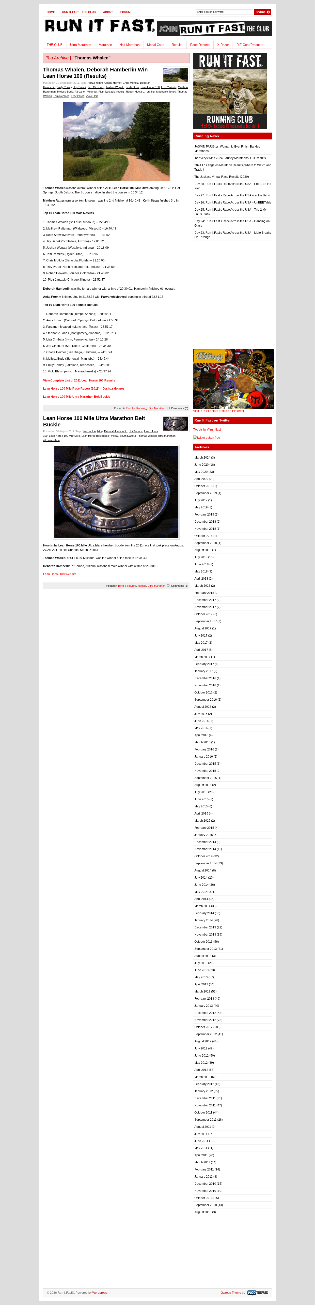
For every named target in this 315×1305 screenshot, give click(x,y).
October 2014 (203, 856)
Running (141, 408)
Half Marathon (130, 45)
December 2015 (205, 763)
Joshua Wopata (115, 87)
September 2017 (205, 621)
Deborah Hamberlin (115, 431)
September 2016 (205, 699)
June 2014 (201, 884)
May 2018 (201, 571)
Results (177, 45)
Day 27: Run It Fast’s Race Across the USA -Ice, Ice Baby (232, 195)
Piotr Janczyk (106, 91)
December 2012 (205, 1013)
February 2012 (204, 1084)
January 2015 (203, 835)
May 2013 (201, 977)
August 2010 (202, 1212)
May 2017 (201, 642)
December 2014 (205, 842)
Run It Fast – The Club (79, 12)
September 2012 (205, 1034)
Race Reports (200, 45)
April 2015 (201, 813)
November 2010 (205, 1191)
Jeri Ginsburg (96, 87)
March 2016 (202, 742)
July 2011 (200, 1134)
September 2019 (205, 493)
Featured (130, 585)
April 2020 (201, 479)
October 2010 (203, 1198)
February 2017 (204, 664)
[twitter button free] (206, 437)
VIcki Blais (92, 96)
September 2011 (205, 1119)
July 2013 (200, 963)
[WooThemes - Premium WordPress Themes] (257, 1292)
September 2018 (205, 543)
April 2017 (201, 650)
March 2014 (202, 906)
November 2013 (205, 934)
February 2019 (204, 514)
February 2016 (204, 749)
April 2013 (201, 984)
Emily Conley (64, 87)
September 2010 (205, 1205)
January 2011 (203, 1176)
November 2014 (205, 849)
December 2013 (205, 927)
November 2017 (205, 607)
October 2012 (203, 1027)
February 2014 (204, 913)
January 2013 (203, 1005)
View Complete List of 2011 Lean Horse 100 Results (79, 380)
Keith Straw (132, 87)
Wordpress (99, 1292)
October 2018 (203, 536)
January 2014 (203, 920)
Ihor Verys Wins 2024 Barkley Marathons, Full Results (230, 158)
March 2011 (202, 1162)
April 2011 (201, 1155)
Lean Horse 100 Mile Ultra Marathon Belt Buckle (76, 396)
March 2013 (202, 991)
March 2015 (202, 820)
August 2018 (202, 550)
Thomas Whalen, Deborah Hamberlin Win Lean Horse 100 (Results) (95, 73)
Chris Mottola (131, 82)
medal (114, 435)
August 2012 (202, 1041)
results (120, 91)
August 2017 (202, 628)
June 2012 (201, 1055)
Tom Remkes (61, 96)
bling (100, 431)
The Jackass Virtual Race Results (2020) (221, 176)
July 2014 (200, 877)
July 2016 (200, 714)
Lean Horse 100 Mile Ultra (64, 435)
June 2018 (201, 564)
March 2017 (202, 657)
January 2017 (203, 671)
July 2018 (200, 557)
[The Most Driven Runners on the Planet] (99, 33)
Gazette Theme (231, 1292)
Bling (121, 585)
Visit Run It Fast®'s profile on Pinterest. (219, 411)
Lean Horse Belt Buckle (95, 435)
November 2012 (205, 1020)
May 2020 (201, 472)
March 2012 (202, 1077)
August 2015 (202, 785)
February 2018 (204, 593)
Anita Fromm (95, 82)
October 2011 (203, 1112)
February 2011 (204, 1169)
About (108, 12)
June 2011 (201, 1141)
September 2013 (205, 949)
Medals (142, 585)
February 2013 (204, 998)
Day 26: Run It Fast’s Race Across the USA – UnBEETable (232, 202)
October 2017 (203, 614)
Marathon (105, 45)
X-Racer (223, 45)
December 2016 (205, 678)
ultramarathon (51, 440)
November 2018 (205, 528)
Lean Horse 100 (150, 87)
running (150, 91)
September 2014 (205, 863)
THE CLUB (55, 45)
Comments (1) (179, 585)
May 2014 (201, 892)
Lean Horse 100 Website (59, 574)
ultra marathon (166, 435)
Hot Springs (136, 431)
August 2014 (202, 870)
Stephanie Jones (166, 91)
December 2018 (205, 521)
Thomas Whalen (147, 435)
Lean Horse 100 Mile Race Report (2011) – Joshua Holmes (84, 388)
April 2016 (201, 735)
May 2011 (200, 1148)
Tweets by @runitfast (207, 429)
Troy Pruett (77, 96)
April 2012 (201, 1070)
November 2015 (205, 771)
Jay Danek (79, 87)
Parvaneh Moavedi (86, 91)
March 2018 (202, 585)
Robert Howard (135, 91)
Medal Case (155, 45)
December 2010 (205, 1183)
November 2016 (205, 685)
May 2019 (201, 507)
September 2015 (205, 778)
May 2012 (201, 1062)
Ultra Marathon (80, 45)
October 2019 (203, 486)
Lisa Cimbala (168, 87)
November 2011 (205, 1105)
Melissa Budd (65, 91)
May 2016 (201, 728)
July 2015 (200, 792)
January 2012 (203, 1091)
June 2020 (201, 464)
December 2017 (205, 600)
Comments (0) (179, 408)
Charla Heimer (112, 82)
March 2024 (202, 457)
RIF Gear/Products (249, 45)
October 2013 (203, 941)
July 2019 (200, 500)
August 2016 (202, 706)
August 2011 (202, 1126)
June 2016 (201, 721)
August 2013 (202, 956)
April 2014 (201, 899)
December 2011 (205, 1098)
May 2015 (201, 806)
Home (51, 12)
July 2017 (200, 635)
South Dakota (128, 435)
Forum (125, 12)
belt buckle (89, 431)
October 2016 (203, 692)
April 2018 (201, 578)
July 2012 (200, 1048)
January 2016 (203, 756)
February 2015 (204, 827)
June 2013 (201, 970)
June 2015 (201, 799)
